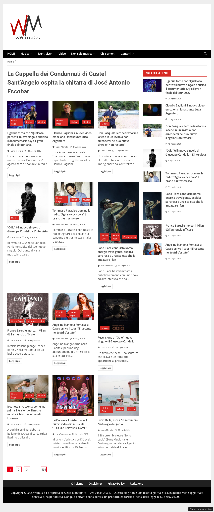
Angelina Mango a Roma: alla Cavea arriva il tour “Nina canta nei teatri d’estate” (71, 328)
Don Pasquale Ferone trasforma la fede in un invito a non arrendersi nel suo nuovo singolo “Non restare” (118, 139)
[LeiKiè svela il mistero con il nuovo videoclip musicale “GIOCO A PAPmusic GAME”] (73, 395)
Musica (25, 53)
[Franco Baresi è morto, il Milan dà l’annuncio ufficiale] (27, 309)
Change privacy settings (201, 509)
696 (43, 469)
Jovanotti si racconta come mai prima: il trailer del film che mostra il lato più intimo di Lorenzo (26, 412)
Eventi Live (44, 53)
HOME (11, 53)
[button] (205, 54)
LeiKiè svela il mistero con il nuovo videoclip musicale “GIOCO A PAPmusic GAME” (69, 424)
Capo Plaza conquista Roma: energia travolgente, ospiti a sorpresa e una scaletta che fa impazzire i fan (116, 254)
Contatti (126, 53)
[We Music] (26, 26)
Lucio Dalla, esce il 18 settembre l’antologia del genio (118, 422)
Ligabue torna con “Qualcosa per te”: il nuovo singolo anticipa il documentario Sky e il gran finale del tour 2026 (27, 139)
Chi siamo (106, 53)
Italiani (29, 122)
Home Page (14, 122)
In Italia (86, 314)
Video (62, 53)
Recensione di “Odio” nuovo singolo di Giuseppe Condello (116, 339)
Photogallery (129, 236)
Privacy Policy (116, 483)
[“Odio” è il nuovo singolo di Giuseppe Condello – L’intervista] (27, 202)
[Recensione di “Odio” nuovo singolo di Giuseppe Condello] (118, 313)
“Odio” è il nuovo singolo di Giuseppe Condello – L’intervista (27, 229)
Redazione (136, 483)
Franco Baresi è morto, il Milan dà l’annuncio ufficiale (26, 332)
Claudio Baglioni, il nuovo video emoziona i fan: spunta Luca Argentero (72, 137)
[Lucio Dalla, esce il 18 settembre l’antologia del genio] (118, 395)
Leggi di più (14, 175)
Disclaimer (95, 483)
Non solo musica (81, 53)
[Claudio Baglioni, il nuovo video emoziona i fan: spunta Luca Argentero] (73, 115)
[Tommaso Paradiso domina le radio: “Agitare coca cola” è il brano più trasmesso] (73, 194)
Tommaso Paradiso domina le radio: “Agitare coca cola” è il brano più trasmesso (71, 214)
